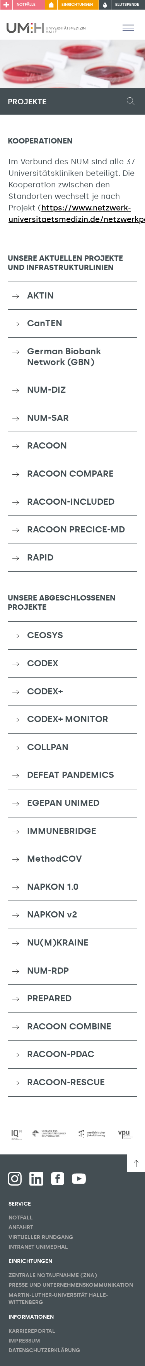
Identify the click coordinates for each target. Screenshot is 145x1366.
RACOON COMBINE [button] (69, 1026)
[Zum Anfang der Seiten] (136, 1163)
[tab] (72, 296)
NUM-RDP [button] (48, 970)
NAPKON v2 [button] (52, 914)
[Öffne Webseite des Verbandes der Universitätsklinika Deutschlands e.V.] (49, 1133)
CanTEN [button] (44, 323)
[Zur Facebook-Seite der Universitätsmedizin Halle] (57, 1178)
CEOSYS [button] (45, 635)
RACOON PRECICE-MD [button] (76, 529)
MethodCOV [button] (54, 858)
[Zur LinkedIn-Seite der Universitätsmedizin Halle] (36, 1178)
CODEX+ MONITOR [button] (67, 719)
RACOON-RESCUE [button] (66, 1082)
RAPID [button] (40, 557)
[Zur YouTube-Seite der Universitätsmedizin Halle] (79, 1178)
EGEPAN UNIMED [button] (63, 802)
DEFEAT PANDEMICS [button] (70, 774)
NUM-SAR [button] (48, 417)
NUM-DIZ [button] (46, 389)
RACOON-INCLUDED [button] (70, 501)
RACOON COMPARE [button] (70, 473)
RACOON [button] (47, 445)
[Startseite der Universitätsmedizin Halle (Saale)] (46, 27)
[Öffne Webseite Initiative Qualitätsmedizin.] (16, 1135)
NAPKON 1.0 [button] (52, 886)
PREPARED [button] (49, 998)
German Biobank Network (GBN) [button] (64, 356)
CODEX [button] (42, 663)
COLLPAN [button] (47, 747)
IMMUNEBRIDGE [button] (61, 831)
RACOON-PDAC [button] (60, 1054)
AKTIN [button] (40, 295)
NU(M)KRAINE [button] (58, 942)
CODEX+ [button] (45, 691)
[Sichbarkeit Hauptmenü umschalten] (128, 27)
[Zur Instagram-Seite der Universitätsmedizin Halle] (15, 1178)
